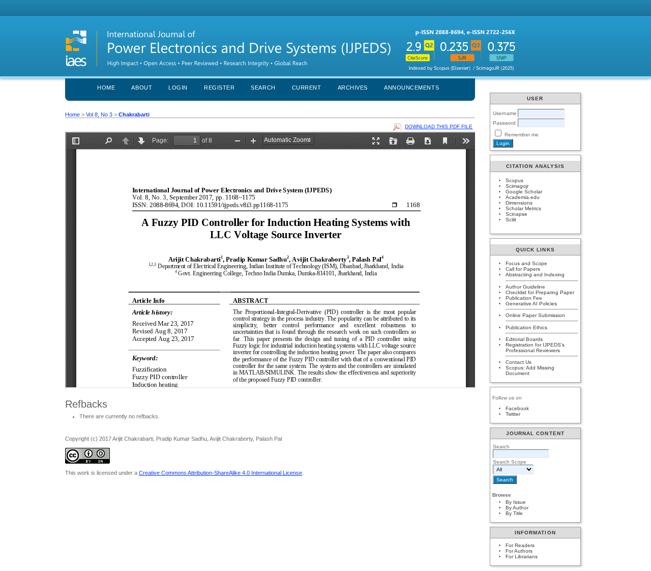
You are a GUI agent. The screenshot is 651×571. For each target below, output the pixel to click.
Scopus (514, 180)
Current (306, 87)
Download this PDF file (438, 126)
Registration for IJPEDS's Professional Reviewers (535, 347)
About (141, 87)
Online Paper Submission (535, 315)
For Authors (519, 551)
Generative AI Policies (531, 303)
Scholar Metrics (523, 208)
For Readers (520, 545)
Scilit (511, 219)
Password (504, 123)
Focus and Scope (526, 263)
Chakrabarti (134, 114)
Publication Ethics (526, 327)
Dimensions (519, 203)
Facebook (517, 408)
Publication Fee (524, 298)
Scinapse (516, 214)
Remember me (522, 134)
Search (263, 87)
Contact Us (518, 362)
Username (505, 113)
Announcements (411, 87)
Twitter (513, 414)
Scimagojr (517, 186)
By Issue (516, 502)
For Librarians (522, 556)
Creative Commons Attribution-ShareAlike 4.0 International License (220, 473)
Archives (353, 87)
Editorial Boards (524, 339)
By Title (514, 513)
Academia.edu (523, 197)
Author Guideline (525, 287)
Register (219, 87)
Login (178, 87)
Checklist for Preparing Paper (540, 292)
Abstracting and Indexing (535, 274)
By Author (517, 507)
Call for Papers (523, 269)
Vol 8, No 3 (99, 114)
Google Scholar (524, 191)
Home (106, 87)
